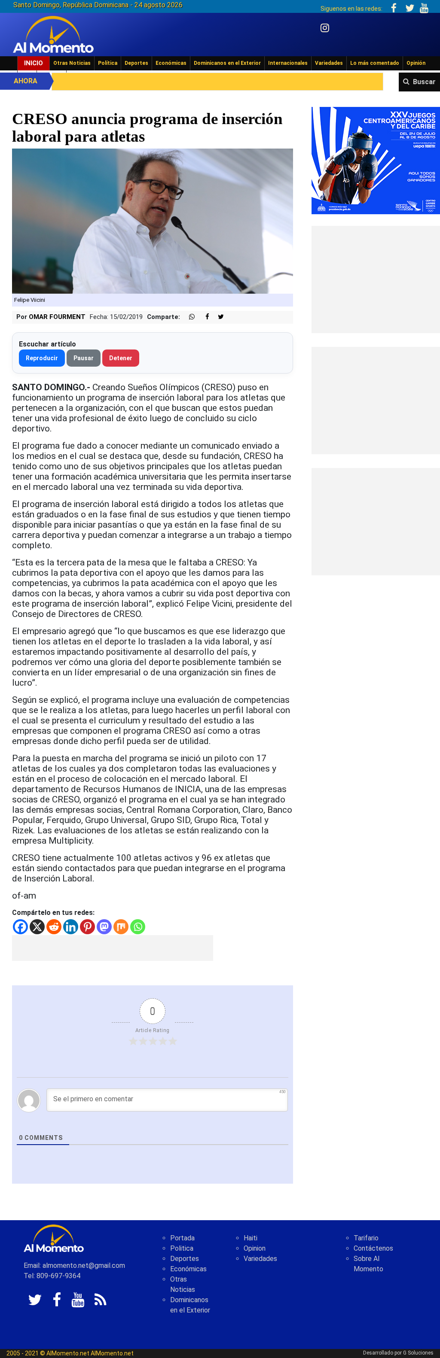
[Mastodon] (104, 926)
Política (107, 63)
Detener (120, 358)
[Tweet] (217, 317)
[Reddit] (53, 926)
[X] (37, 926)
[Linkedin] (70, 926)
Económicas (171, 63)
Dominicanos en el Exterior (227, 63)
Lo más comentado (374, 63)
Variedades (329, 63)
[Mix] (120, 926)
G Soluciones (418, 1353)
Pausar (83, 358)
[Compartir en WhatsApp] (188, 317)
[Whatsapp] (137, 926)
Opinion (255, 1248)
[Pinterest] (87, 926)
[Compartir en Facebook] (202, 317)
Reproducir (42, 358)
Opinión (415, 63)
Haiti (250, 1238)
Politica (181, 1248)
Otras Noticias (72, 63)
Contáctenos (373, 1248)
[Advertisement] (112, 948)
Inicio (33, 63)
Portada (182, 1238)
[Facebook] (20, 926)
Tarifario (366, 1238)
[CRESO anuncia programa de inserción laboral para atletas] (152, 220)
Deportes (136, 63)
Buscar (424, 82)
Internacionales (288, 63)
